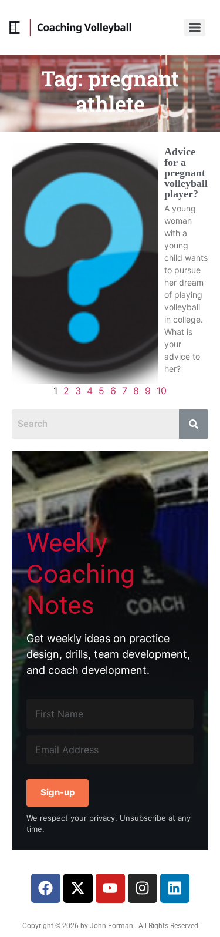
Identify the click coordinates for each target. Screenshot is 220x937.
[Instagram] (142, 888)
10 (162, 391)
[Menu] (194, 27)
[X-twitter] (78, 888)
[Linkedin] (174, 888)
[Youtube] (110, 888)
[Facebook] (45, 888)
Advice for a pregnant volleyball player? (186, 173)
